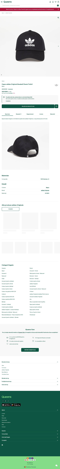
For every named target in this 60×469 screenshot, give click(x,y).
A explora (8, 101)
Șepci (3, 271)
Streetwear (32, 314)
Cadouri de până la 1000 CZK (9, 291)
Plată (3, 415)
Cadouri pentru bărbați (7, 286)
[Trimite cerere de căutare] (58, 5)
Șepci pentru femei (34, 309)
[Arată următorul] (58, 46)
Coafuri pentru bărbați (7, 307)
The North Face (5, 374)
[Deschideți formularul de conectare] (50, 2)
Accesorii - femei (34, 271)
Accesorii (4, 273)
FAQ (3, 424)
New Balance (5, 372)
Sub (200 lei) (33, 286)
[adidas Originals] (56, 85)
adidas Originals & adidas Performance (39, 294)
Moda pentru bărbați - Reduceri (9, 312)
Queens (4, 268)
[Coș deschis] (58, 2)
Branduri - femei (34, 276)
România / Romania (31, 467)
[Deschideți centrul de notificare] (53, 2)
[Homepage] (30, 397)
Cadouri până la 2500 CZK (8, 299)
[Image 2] (3, 75)
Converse (4, 367)
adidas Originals (45, 190)
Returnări (4, 418)
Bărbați (3, 302)
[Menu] (1, 2)
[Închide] (58, 9)
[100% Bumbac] (48, 179)
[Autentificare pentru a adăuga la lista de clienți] (56, 106)
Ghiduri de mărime (6, 422)
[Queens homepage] (8, 2)
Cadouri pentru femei (7, 289)
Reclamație (4, 420)
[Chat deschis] (56, 465)
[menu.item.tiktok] (8, 401)
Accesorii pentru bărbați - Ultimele (10, 317)
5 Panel (31, 291)
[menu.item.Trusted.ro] (7, 448)
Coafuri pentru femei (35, 281)
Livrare (3, 413)
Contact (3, 426)
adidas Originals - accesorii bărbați (10, 309)
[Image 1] (1, 75)
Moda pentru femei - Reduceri (37, 273)
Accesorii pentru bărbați (8, 281)
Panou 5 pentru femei (35, 312)
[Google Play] (16, 404)
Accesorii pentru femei (7, 283)
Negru (47, 187)
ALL (31, 299)
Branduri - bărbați (34, 278)
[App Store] (6, 404)
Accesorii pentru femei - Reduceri (38, 289)
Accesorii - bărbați (6, 304)
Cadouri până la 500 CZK (8, 296)
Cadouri (4, 294)
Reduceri (4, 276)
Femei (31, 268)
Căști (3, 278)
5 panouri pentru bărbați (36, 307)
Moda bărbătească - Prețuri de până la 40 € (12, 314)
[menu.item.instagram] (5, 401)
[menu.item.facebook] (3, 401)
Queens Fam (22, 332)
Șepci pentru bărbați (35, 304)
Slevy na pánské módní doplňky (37, 302)
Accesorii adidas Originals (36, 296)
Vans (3, 365)
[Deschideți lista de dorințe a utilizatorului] (55, 2)
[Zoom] (58, 17)
